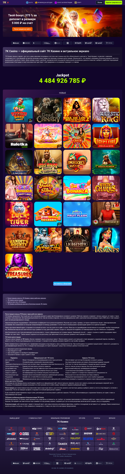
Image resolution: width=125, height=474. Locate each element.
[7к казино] (7, 2)
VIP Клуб (82, 418)
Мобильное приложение (60, 418)
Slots (31, 2)
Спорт (79, 2)
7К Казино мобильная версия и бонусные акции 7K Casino (27, 304)
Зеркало (112, 418)
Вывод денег (15, 418)
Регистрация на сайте (22, 29)
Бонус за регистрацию (64, 2)
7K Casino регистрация (15, 300)
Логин (99, 2)
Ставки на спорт (35, 418)
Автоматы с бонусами (62, 284)
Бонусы (97, 418)
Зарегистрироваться (113, 2)
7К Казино (62, 422)
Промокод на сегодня (45, 2)
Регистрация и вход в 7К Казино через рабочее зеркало (27, 298)
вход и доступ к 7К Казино (17, 302)
